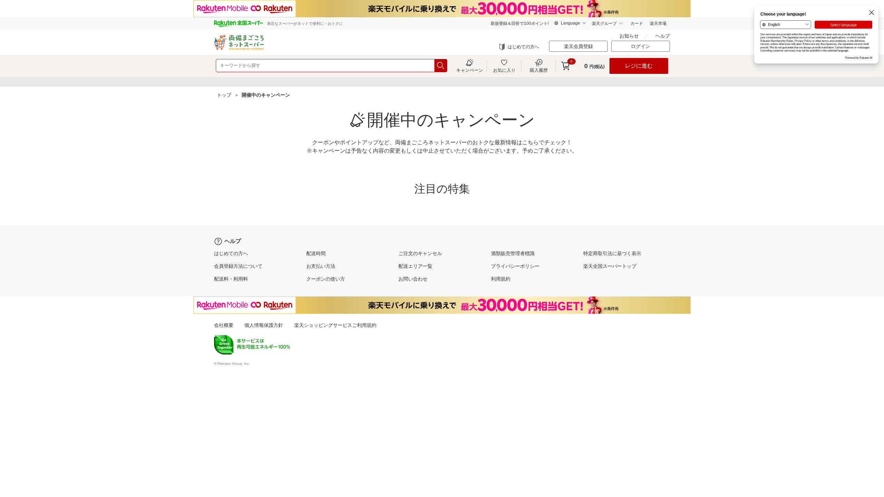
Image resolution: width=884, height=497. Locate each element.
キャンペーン (469, 70)
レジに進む (639, 66)
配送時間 (316, 253)
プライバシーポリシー (515, 266)
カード (637, 23)
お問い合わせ (412, 279)
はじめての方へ (523, 47)
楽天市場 (658, 23)
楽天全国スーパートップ (609, 266)
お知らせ (629, 36)
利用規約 (500, 279)
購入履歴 (539, 70)
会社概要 (223, 325)
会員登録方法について (238, 266)
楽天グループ (604, 23)
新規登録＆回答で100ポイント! (520, 23)
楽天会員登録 (578, 46)
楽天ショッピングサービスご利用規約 (335, 325)
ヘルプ (662, 36)
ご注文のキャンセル (420, 253)
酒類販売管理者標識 (513, 253)
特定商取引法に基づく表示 (612, 253)
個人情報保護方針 (263, 325)
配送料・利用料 (231, 279)
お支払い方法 (320, 266)
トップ (224, 95)
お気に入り (504, 70)
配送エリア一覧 (415, 266)
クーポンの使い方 (325, 279)
